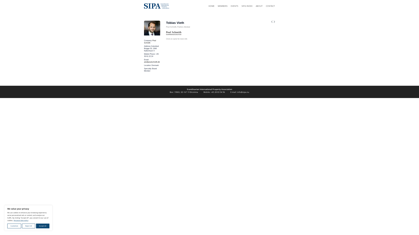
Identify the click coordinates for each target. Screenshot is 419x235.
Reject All (28, 226)
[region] (28, 218)
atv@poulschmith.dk (152, 62)
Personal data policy (21, 220)
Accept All (42, 226)
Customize (14, 226)
